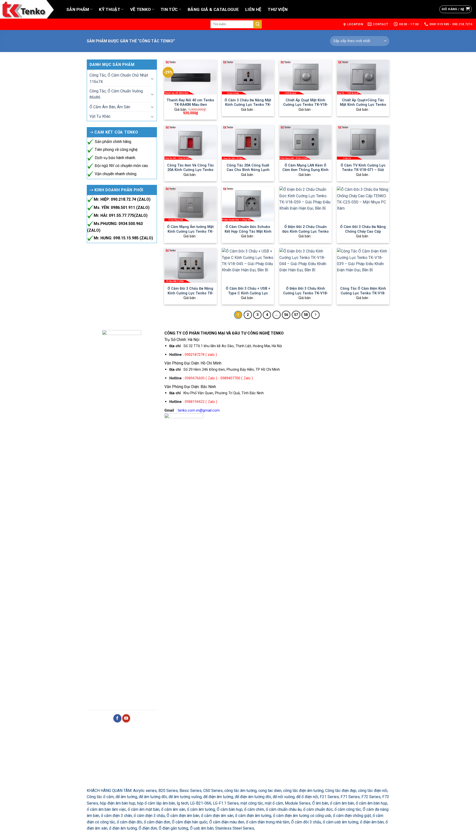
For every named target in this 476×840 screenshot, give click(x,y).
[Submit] (257, 24)
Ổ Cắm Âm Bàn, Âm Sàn (109, 107)
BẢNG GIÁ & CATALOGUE (213, 9)
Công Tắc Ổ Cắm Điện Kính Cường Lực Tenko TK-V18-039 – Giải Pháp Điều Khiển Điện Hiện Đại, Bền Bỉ (363, 295)
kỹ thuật (109, 9)
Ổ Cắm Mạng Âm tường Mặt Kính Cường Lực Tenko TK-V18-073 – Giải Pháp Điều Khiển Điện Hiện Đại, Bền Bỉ (190, 234)
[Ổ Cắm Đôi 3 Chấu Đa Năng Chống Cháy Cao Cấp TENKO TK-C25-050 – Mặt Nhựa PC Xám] (363, 203)
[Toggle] (152, 79)
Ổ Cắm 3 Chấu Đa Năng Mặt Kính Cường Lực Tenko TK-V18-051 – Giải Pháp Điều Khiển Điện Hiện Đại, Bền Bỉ (248, 107)
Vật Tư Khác (100, 116)
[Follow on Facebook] (117, 718)
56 (286, 314)
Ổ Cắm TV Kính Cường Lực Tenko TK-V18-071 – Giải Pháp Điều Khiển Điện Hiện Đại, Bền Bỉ (363, 172)
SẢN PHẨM (77, 9)
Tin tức (169, 9)
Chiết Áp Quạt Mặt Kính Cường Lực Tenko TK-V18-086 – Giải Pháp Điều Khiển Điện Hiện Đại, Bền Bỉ (305, 107)
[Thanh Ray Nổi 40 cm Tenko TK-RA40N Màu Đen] (190, 77)
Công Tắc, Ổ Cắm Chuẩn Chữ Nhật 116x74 (118, 78)
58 (306, 314)
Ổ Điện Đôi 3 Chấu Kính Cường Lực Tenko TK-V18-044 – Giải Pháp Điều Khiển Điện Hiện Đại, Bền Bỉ (305, 295)
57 (296, 314)
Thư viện (278, 9)
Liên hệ (253, 9)
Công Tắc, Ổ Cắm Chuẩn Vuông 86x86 (116, 94)
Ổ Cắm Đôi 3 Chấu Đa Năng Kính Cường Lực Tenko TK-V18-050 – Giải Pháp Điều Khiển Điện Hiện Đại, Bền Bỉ (190, 295)
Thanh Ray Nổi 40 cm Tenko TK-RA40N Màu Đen (190, 102)
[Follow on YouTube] (126, 718)
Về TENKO (140, 9)
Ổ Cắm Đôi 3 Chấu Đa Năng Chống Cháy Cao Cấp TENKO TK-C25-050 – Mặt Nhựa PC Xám (363, 234)
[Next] (315, 315)
